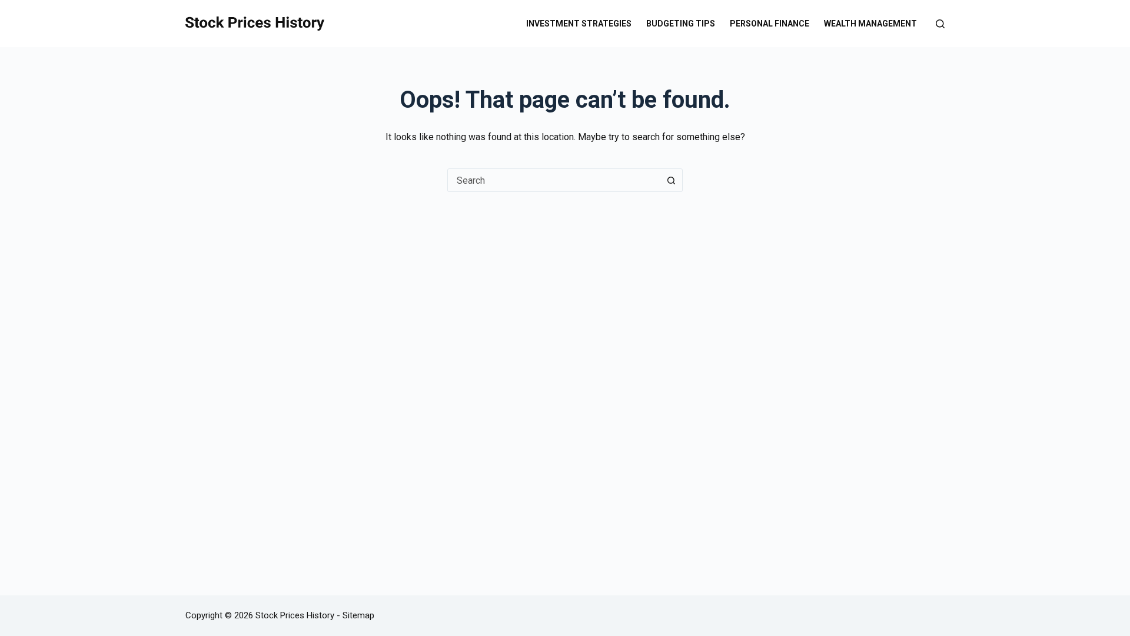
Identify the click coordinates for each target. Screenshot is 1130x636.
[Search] (940, 23)
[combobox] (554, 180)
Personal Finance (769, 23)
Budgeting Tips (680, 23)
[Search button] (671, 180)
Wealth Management (870, 23)
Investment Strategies (579, 23)
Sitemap (358, 615)
